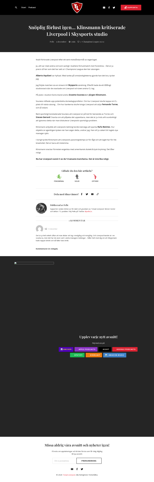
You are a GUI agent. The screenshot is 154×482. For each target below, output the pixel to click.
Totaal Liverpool (69, 475)
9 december (61, 41)
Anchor (67, 349)
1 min (73, 41)
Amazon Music (116, 355)
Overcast (94, 355)
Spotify (78, 355)
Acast (105, 349)
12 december (52, 229)
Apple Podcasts (86, 349)
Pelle (52, 41)
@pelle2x (88, 211)
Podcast (32, 7)
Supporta (132, 7)
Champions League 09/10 (93, 41)
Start (23, 7)
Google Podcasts (126, 349)
